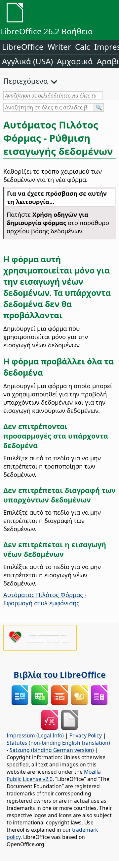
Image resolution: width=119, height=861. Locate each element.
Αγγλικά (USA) (27, 61)
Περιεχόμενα (25, 81)
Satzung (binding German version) (52, 750)
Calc (82, 46)
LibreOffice (23, 46)
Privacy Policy (85, 735)
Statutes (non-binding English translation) (58, 742)
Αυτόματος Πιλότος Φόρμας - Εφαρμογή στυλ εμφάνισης (45, 598)
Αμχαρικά (75, 61)
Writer (59, 46)
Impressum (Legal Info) (35, 735)
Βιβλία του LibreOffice (60, 674)
